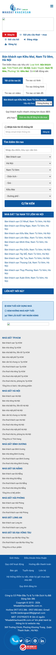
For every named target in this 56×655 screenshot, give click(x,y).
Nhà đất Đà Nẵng (12, 468)
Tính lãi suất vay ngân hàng (23, 315)
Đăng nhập (32, 39)
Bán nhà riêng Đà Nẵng (12, 478)
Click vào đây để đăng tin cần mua (33, 117)
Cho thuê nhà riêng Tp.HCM (13, 371)
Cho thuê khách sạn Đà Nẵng (14, 483)
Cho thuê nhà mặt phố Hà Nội (14, 429)
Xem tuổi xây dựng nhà (19, 306)
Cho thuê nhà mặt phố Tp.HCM (15, 376)
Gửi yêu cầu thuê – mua (35, 34)
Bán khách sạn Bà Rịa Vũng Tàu (15, 538)
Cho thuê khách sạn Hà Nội (13, 420)
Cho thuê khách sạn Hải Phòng (15, 512)
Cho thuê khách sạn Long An (14, 527)
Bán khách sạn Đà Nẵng (12, 474)
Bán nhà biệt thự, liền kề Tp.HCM (16, 352)
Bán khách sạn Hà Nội (11, 396)
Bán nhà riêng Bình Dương (13, 454)
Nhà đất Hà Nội (11, 391)
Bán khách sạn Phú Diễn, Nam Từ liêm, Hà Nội (28, 249)
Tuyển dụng (28, 570)
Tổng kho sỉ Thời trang (11, 439)
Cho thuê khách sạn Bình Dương (15, 459)
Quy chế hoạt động (14, 564)
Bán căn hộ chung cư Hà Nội (14, 415)
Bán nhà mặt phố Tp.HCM (13, 357)
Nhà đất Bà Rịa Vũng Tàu (16, 532)
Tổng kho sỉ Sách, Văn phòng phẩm (17, 386)
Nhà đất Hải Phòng (13, 498)
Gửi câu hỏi (13, 39)
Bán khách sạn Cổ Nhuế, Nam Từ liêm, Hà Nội (27, 221)
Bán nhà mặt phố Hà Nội (12, 410)
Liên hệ (42, 570)
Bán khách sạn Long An (12, 523)
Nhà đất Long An (12, 517)
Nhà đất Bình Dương (14, 444)
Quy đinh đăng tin (28, 586)
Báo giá (13, 570)
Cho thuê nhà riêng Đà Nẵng (14, 488)
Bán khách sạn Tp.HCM (12, 343)
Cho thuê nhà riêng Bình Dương (15, 463)
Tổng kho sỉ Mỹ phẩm (11, 493)
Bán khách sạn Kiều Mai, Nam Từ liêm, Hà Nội (27, 233)
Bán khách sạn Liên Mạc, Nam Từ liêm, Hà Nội (28, 237)
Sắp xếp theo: (29, 103)
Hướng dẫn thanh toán (40, 564)
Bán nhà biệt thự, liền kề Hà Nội (15, 405)
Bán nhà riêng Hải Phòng (12, 508)
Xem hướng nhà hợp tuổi (20, 311)
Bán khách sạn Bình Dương (13, 449)
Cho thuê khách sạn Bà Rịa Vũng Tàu (17, 542)
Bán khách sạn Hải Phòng (13, 503)
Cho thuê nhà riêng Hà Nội (13, 425)
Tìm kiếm (29, 203)
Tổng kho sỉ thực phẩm (12, 547)
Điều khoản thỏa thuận (35, 558)
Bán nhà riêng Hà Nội (11, 401)
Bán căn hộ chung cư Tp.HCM (14, 362)
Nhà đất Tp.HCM (11, 338)
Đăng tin (10, 35)
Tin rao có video (13, 93)
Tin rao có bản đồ (34, 93)
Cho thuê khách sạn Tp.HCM (14, 367)
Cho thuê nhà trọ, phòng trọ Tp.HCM (17, 381)
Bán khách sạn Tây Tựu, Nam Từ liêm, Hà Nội (27, 258)
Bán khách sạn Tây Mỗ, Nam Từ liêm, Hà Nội (27, 254)
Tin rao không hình (35, 86)
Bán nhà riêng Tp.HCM (11, 348)
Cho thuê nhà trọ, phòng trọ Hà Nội (16, 434)
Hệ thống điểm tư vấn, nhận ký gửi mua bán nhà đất (28, 578)
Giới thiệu (14, 558)
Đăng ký (12, 44)
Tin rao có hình (33, 80)
